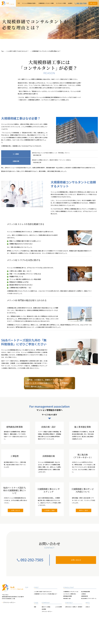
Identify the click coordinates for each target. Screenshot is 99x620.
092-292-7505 (31, 560)
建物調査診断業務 (67, 596)
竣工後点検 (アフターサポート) (88, 598)
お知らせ (88, 607)
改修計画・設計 (67, 598)
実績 (35, 607)
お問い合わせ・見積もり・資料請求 (73, 607)
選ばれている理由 (46, 607)
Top (2, 51)
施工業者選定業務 (85, 591)
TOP (18, 3)
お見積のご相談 (49, 510)
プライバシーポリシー (9, 602)
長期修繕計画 (84, 596)
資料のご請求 (83, 510)
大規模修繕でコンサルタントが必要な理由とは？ (45, 594)
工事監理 (83, 594)
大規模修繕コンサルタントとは (70, 591)
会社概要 (44, 609)
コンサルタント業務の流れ (69, 594)
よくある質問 (58, 607)
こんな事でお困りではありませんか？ (17, 51)
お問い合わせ (93, 3)
